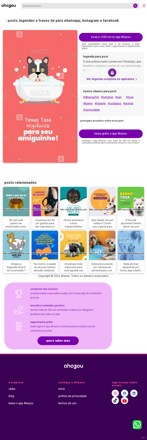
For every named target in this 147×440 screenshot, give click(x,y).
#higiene (100, 103)
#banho (88, 103)
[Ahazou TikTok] (115, 400)
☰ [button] (144, 6)
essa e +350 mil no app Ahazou (111, 37)
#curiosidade (91, 109)
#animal (128, 103)
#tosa (129, 97)
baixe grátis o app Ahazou (110, 133)
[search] (135, 6)
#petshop (107, 97)
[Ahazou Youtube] (124, 400)
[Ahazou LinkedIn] (133, 393)
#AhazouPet (91, 97)
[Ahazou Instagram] (115, 393)
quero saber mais (58, 340)
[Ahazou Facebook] (124, 393)
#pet (118, 97)
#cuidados (114, 103)
